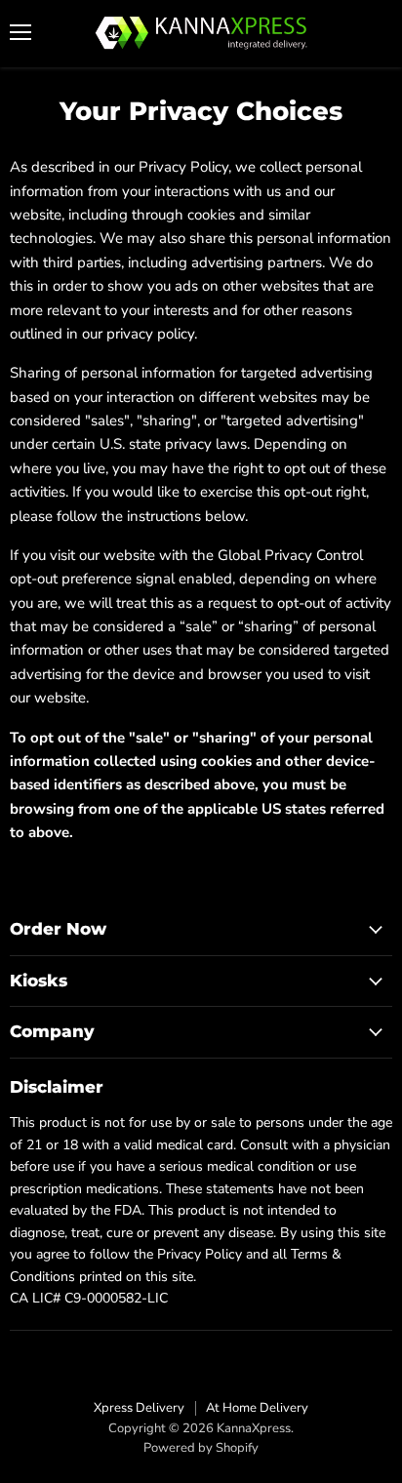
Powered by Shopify (201, 1448)
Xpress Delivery (139, 1408)
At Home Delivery (257, 1408)
